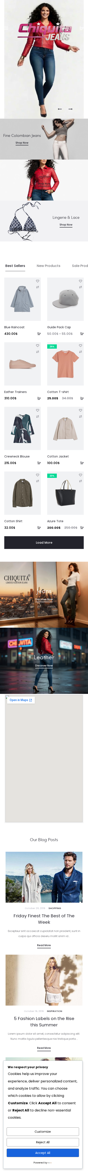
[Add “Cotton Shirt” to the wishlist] (37, 474)
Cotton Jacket (58, 456)
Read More (44, 945)
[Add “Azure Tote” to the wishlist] (80, 474)
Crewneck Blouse (17, 456)
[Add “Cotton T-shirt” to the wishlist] (80, 345)
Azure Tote (55, 521)
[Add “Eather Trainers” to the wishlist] (37, 345)
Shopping (54, 908)
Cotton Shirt (13, 521)
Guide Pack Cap (59, 327)
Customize (43, 1132)
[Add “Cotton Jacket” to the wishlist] (80, 410)
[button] (37, 333)
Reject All (43, 1142)
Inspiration (54, 1011)
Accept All (42, 1153)
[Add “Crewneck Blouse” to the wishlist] (37, 410)
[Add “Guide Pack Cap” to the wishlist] (80, 281)
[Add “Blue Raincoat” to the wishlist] (37, 281)
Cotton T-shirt (58, 392)
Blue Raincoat (14, 327)
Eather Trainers (15, 392)
